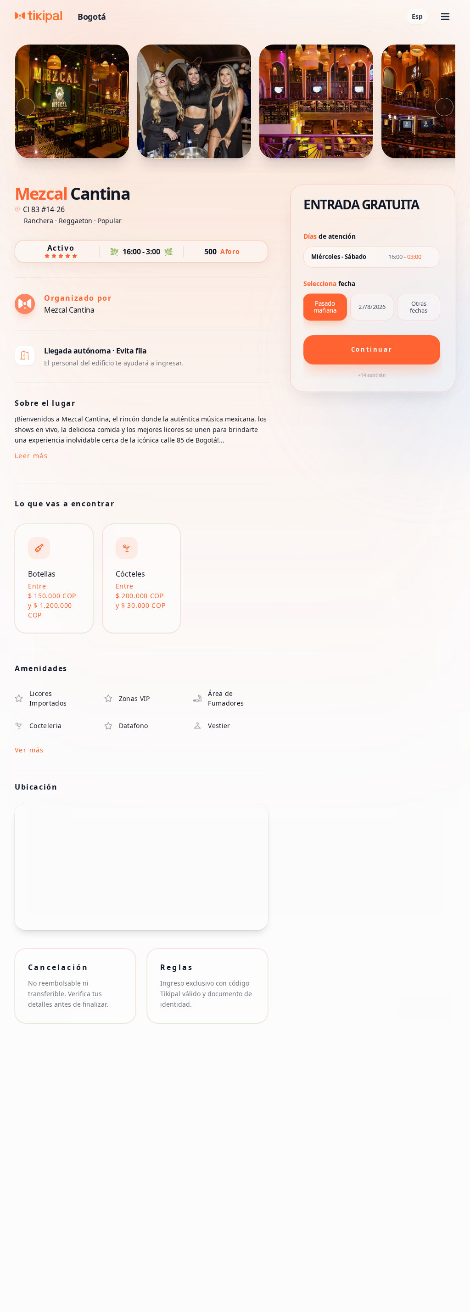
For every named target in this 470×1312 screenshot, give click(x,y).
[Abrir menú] (445, 16)
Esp (417, 16)
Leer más (31, 455)
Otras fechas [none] (418, 306)
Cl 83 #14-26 (44, 209)
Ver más (29, 750)
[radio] (325, 307)
